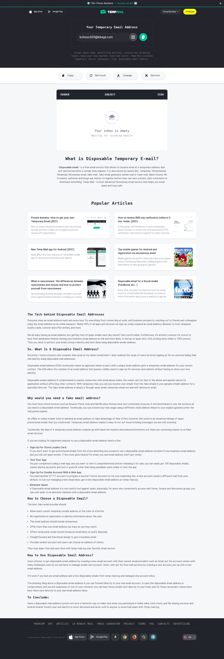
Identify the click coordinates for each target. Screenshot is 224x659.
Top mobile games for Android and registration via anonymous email (137, 251)
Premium (190, 11)
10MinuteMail (46, 637)
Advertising (181, 623)
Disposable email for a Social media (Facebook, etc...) (138, 283)
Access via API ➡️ (127, 3)
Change (127, 75)
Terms (142, 623)
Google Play (57, 12)
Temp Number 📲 (170, 11)
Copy (71, 75)
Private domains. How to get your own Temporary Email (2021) (52, 219)
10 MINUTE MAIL (83, 623)
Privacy (129, 623)
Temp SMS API (59, 637)
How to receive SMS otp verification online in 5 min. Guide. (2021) (144, 219)
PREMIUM (39, 623)
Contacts (164, 623)
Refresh (100, 75)
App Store (38, 12)
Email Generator (108, 623)
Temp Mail (112, 12)
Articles (62, 623)
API (50, 623)
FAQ (151, 623)
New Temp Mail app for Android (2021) (52, 249)
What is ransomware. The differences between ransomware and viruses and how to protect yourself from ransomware (57, 285)
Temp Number (33, 637)
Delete (155, 75)
